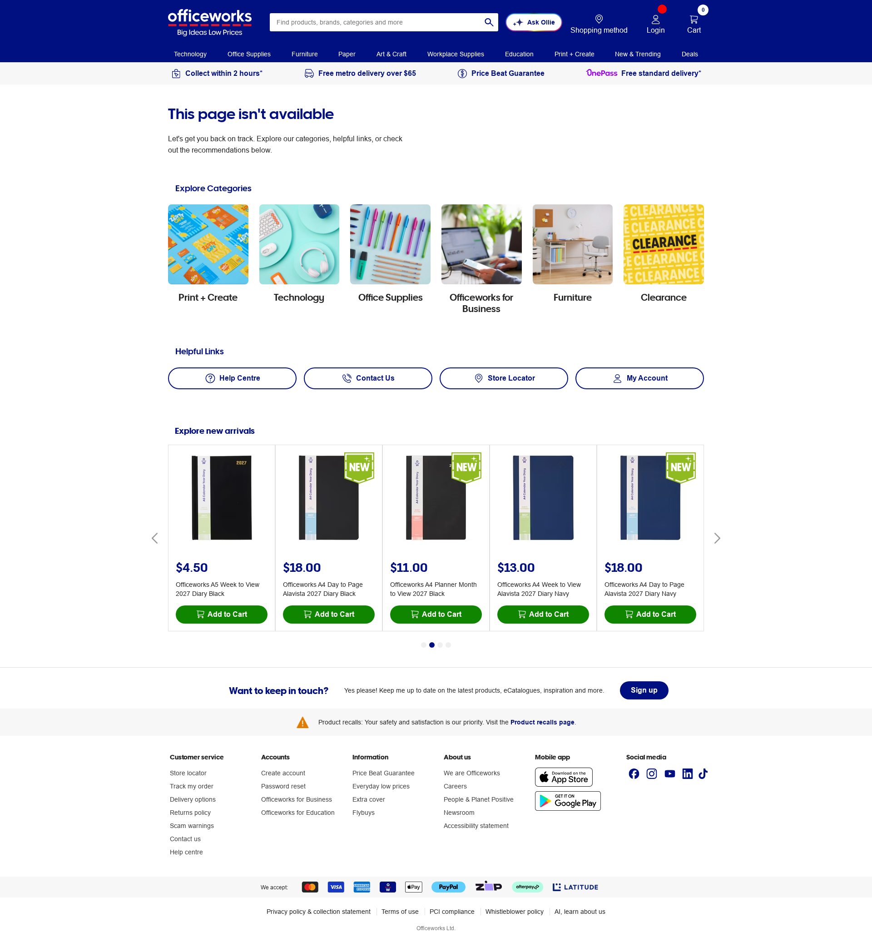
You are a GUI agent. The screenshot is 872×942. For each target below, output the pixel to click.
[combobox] (384, 22)
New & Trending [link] (638, 54)
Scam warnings (192, 825)
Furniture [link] (305, 54)
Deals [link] (690, 54)
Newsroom (459, 812)
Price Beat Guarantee (383, 773)
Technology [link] (190, 54)
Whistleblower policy (515, 911)
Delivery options (193, 799)
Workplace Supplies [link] (455, 54)
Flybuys (363, 812)
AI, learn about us (580, 911)
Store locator (188, 773)
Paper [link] (347, 54)
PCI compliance (452, 911)
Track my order (191, 786)
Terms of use (400, 911)
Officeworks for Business (296, 799)
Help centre (186, 852)
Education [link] (519, 54)
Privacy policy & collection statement (319, 911)
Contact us (185, 839)
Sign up (644, 690)
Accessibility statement (476, 825)
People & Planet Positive (479, 799)
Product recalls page (542, 722)
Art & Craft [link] (391, 54)
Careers (455, 786)
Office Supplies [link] (249, 54)
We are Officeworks (472, 773)
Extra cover (368, 799)
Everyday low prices (381, 786)
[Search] (489, 22)
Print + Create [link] (575, 54)
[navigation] (190, 54)
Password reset (283, 786)
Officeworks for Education (298, 812)
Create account (283, 773)
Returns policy (190, 812)
